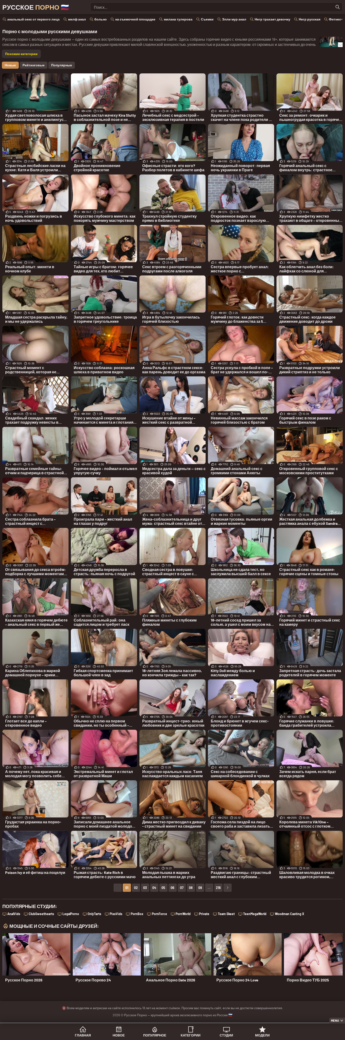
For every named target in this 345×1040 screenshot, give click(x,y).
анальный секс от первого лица (33, 19)
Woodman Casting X (289, 914)
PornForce (159, 914)
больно (100, 19)
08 (191, 888)
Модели (262, 1035)
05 (163, 888)
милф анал (77, 19)
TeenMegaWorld (254, 914)
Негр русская (309, 19)
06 (172, 888)
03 (145, 888)
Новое (119, 1035)
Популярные (61, 65)
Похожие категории (21, 54)
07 (182, 888)
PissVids (116, 914)
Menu (335, 1020)
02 (136, 888)
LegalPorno (70, 914)
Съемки (207, 19)
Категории (190, 1035)
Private (204, 914)
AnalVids (13, 914)
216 (218, 888)
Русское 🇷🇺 (35, 7)
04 (154, 888)
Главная (83, 1035)
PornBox (137, 914)
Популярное (154, 1035)
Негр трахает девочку (272, 19)
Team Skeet (226, 914)
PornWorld (183, 914)
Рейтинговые (34, 65)
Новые (10, 65)
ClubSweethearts (41, 914)
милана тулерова (178, 19)
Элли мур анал (234, 19)
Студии (226, 1035)
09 (200, 888)
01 (126, 888)
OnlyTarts (94, 914)
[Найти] (337, 7)
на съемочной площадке (135, 19)
